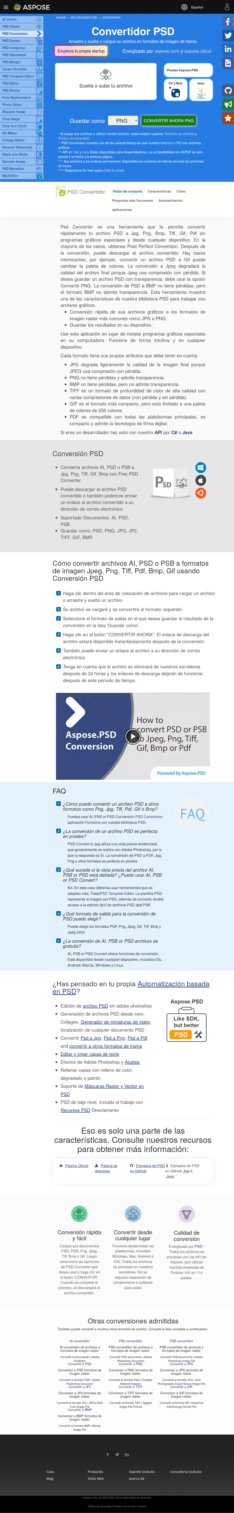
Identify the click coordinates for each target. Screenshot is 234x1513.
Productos (95, 1471)
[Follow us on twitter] (117, 1455)
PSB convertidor (181, 1341)
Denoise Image (13, 161)
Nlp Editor (10, 175)
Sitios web (96, 1478)
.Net (76, 152)
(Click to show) (113, 170)
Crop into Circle (14, 126)
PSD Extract (11, 40)
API (158, 432)
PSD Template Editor (18, 76)
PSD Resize (11, 90)
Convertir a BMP (80, 1409)
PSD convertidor (130, 1341)
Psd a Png (114, 1037)
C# (174, 432)
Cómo (181, 191)
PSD (199, 1246)
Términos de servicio (179, 133)
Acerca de (136, 1478)
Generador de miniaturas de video (115, 1021)
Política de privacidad (73, 138)
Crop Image (11, 118)
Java (85, 152)
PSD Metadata (13, 168)
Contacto (141, 1506)
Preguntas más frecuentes (132, 200)
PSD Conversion (15, 33)
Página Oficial (76, 1165)
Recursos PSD (75, 1110)
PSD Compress (13, 47)
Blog (50, 1478)
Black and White (15, 154)
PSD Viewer (11, 26)
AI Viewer (9, 19)
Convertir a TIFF (131, 1386)
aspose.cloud (197, 50)
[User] (227, 7)
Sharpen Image (14, 111)
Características (159, 191)
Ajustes (132, 1061)
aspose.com (167, 50)
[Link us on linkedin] (127, 1455)
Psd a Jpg (91, 1037)
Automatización (171, 200)
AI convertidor (80, 1341)
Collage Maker (13, 140)
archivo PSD (95, 1005)
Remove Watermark (17, 147)
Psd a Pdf (137, 1037)
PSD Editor (10, 83)
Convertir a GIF (181, 1386)
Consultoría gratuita (183, 1471)
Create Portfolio (14, 69)
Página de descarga (106, 1168)
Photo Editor (12, 104)
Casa (50, 1471)
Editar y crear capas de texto (90, 1053)
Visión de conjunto (127, 191)
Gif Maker (9, 133)
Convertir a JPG (181, 1363)
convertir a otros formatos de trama (105, 1045)
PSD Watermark (14, 54)
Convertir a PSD (79, 1363)
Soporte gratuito (141, 1471)
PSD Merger (11, 62)
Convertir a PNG (131, 1363)
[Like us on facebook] (108, 1455)
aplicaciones (122, 209)
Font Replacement (16, 97)
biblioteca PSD (171, 143)
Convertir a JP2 (80, 1386)
